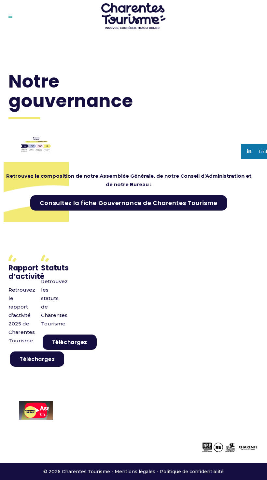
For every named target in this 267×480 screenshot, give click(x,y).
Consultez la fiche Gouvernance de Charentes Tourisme (129, 203)
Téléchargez (37, 359)
